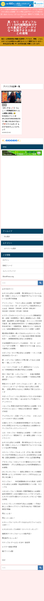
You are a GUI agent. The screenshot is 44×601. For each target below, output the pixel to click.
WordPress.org (8, 276)
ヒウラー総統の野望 (9, 547)
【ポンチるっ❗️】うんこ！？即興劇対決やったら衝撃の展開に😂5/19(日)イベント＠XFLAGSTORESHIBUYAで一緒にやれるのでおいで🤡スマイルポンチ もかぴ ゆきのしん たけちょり (11, 118)
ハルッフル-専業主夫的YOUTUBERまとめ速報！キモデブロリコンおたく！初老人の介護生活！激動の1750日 (21, 408)
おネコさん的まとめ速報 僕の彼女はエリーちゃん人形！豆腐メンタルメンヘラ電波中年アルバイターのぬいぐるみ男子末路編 (22, 295)
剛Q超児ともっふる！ (10, 538)
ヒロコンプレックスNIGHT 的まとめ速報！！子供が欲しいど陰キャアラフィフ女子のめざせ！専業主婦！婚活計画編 (22, 506)
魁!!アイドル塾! (7, 551)
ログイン (6, 260)
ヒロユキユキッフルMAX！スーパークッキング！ (20, 529)
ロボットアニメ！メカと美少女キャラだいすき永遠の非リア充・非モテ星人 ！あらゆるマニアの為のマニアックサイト (22, 398)
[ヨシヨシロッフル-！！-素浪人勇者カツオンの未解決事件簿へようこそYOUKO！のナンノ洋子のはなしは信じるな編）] (22, 474)
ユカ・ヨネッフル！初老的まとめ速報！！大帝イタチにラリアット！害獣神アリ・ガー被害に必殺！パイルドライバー (22, 435)
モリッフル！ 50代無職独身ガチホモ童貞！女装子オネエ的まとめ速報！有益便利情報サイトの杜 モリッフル (22, 484)
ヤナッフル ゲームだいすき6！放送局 (16, 542)
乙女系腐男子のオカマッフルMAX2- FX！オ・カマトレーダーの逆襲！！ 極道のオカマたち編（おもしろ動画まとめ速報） (22, 345)
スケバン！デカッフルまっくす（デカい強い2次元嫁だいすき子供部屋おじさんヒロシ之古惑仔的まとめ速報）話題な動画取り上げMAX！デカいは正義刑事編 (22, 454)
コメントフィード (9, 271)
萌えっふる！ (7, 513)
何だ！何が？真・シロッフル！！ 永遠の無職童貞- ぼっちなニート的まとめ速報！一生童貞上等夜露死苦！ (21, 376)
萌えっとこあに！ (8, 518)
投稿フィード (7, 265)
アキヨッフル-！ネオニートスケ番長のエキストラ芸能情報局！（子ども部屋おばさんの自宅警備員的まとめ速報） (22, 464)
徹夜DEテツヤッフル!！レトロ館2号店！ (17, 533)
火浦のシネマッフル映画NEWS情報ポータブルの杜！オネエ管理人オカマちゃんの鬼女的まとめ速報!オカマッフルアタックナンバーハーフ (21, 425)
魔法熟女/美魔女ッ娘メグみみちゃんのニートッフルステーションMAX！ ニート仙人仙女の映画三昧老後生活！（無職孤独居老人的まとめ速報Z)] (21, 335)
